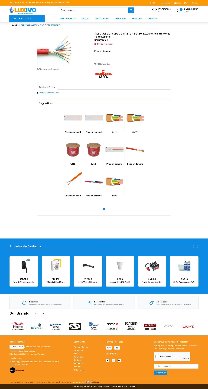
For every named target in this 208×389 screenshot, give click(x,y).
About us (137, 19)
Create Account (192, 3)
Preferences (164, 9)
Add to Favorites (103, 64)
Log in (178, 3)
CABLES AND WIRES (29, 25)
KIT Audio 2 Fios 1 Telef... (56, 282)
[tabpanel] (72, 153)
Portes (76, 354)
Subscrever (161, 373)
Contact (152, 19)
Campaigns (120, 19)
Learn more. (122, 386)
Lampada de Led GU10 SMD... (120, 282)
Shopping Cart (191, 9)
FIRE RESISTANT (53, 25)
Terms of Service (81, 347)
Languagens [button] (165, 3)
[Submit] (131, 10)
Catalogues (102, 19)
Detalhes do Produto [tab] (47, 87)
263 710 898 (17, 347)
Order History (79, 370)
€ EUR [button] (152, 3)
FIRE (42, 25)
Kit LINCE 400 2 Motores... (88, 282)
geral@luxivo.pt (16, 358)
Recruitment (79, 363)
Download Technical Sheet (49, 93)
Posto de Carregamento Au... (24, 282)
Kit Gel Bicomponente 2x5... (184, 282)
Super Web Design (79, 382)
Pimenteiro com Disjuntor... (152, 282)
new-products (68, 19)
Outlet (86, 19)
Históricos (33, 302)
